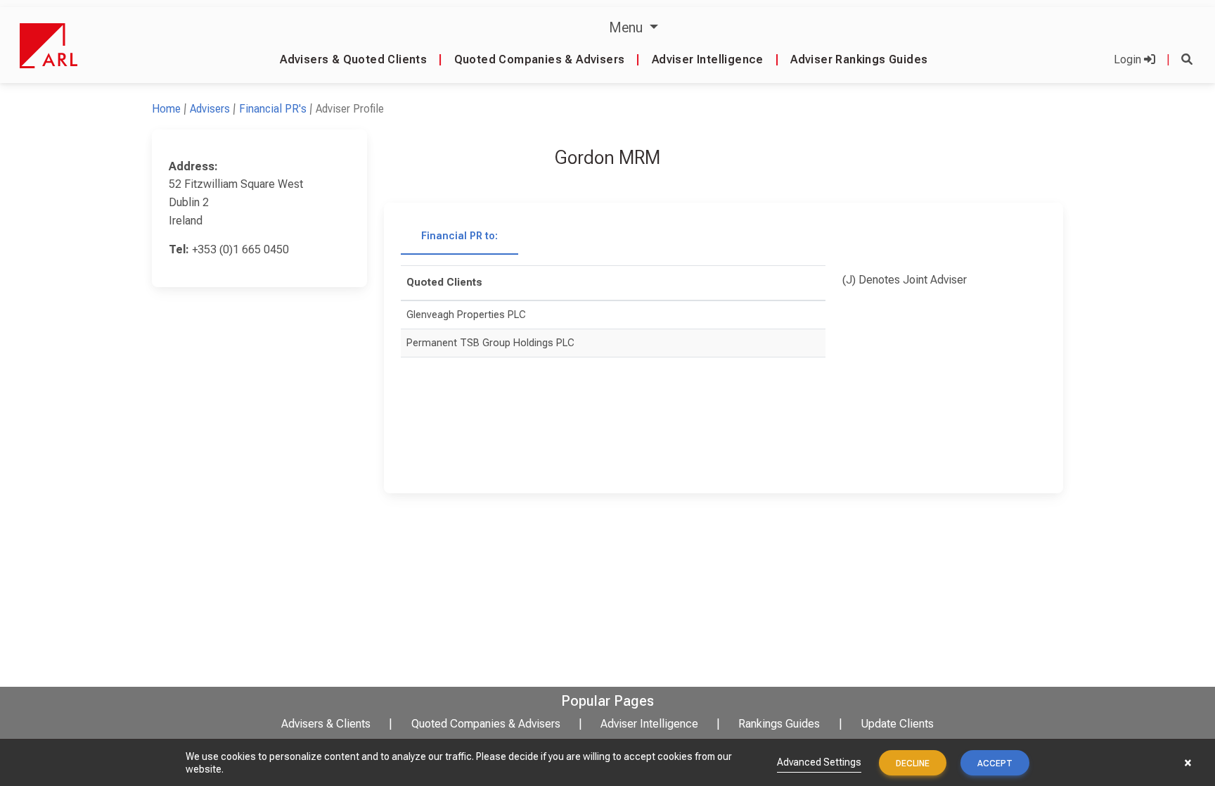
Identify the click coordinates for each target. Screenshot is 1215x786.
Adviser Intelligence (708, 59)
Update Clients (897, 723)
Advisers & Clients (326, 723)
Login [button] (1129, 59)
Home (166, 108)
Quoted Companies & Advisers (539, 59)
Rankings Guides (779, 723)
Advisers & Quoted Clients (353, 59)
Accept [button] (994, 763)
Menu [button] (627, 27)
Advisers (210, 108)
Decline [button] (913, 763)
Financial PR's (273, 108)
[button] (1187, 59)
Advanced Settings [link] (819, 762)
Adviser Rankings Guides (858, 59)
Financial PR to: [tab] (459, 236)
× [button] (1188, 763)
